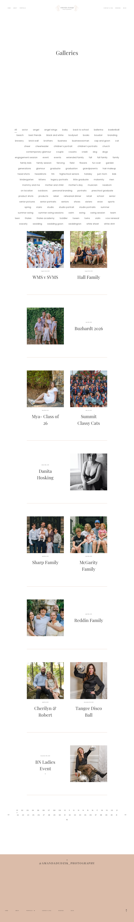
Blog (124, 8)
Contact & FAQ (108, 8)
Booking (118, 8)
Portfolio (23, 8)
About (15, 8)
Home (9, 8)
